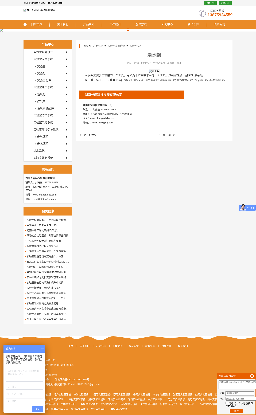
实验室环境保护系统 (46, 129)
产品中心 (88, 24)
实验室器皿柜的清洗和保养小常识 (45, 282)
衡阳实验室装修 (102, 394)
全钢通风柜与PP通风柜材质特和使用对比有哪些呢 (49, 272)
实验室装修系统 (43, 157)
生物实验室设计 (69, 404)
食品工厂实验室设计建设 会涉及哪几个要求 (49, 261)
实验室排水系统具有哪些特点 (43, 246)
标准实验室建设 (168, 404)
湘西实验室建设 (96, 399)
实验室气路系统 (43, 122)
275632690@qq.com (88, 384)
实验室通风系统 (43, 87)
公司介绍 (210, 3)
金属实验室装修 (89, 404)
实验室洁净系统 (43, 115)
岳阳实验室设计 (141, 394)
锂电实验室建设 (196, 399)
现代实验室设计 (188, 404)
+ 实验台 (39, 66)
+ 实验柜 (39, 73)
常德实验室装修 (116, 399)
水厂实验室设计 (156, 399)
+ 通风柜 (39, 94)
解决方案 (141, 24)
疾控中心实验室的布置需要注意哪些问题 (49, 293)
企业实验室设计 (99, 409)
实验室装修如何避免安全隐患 (43, 303)
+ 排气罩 (39, 101)
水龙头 (92, 135)
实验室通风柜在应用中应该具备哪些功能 (49, 313)
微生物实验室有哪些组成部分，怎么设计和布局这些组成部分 (49, 298)
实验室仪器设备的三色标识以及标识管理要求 (49, 219)
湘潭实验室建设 (62, 394)
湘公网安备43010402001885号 (71, 379)
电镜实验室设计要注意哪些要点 (44, 240)
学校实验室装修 (119, 409)
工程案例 (115, 24)
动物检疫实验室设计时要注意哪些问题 (47, 235)
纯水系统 (39, 150)
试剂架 (171, 135)
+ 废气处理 (40, 136)
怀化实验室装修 (77, 399)
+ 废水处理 (40, 143)
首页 (85, 45)
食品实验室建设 (109, 404)
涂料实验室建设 (136, 399)
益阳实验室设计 (203, 394)
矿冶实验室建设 (49, 404)
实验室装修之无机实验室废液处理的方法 (49, 277)
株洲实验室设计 (82, 394)
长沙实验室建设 (161, 394)
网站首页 (36, 24)
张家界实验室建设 (182, 394)
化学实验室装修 (59, 409)
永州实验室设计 (57, 399)
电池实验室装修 (176, 399)
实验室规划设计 (43, 52)
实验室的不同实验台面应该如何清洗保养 (49, 308)
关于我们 (62, 24)
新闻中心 (167, 24)
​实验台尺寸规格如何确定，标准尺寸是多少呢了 (49, 266)
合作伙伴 (193, 24)
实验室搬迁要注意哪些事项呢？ (44, 287)
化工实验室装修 (148, 404)
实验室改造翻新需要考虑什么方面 (45, 256)
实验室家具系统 (43, 59)
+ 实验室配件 (42, 80)
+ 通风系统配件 (43, 108)
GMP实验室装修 (209, 404)
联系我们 (225, 3)
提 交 (236, 411)
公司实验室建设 (79, 409)
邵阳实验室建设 (121, 394)
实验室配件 (136, 45)
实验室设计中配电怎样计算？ (43, 225)
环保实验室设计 (128, 404)
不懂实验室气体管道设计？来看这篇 (46, 251)
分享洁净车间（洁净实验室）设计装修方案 (49, 319)
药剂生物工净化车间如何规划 (43, 230)
